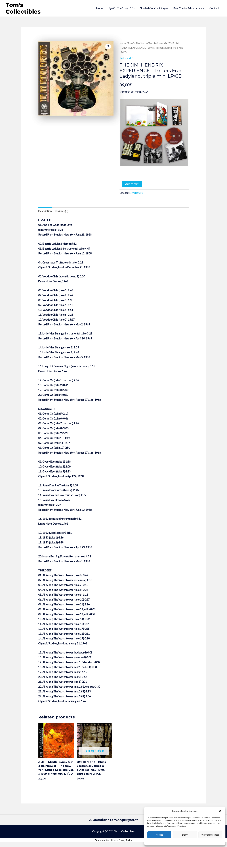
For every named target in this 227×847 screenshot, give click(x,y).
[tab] (45, 211)
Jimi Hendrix (160, 43)
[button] (220, 811)
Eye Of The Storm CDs (122, 8)
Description (45, 211)
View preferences (210, 834)
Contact (214, 8)
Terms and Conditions (105, 840)
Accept (159, 834)
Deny (185, 834)
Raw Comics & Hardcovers (188, 8)
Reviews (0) (61, 211)
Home (99, 8)
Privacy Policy (125, 840)
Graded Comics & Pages (154, 8)
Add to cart (132, 184)
